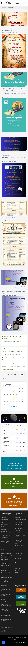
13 (13, 394)
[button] (11, 406)
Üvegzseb (3, 601)
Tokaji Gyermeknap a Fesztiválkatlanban (11, 341)
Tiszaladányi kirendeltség (5, 538)
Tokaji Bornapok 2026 (8, 217)
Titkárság (17, 517)
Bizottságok (4, 529)
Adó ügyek (17, 530)
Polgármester (4, 517)
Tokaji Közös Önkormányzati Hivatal (6, 532)
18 (7, 398)
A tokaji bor (17, 568)
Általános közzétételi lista (6, 590)
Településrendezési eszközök (6, 616)
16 (22, 394)
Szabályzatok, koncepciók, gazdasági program (6, 606)
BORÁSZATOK (14, 463)
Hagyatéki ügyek (19, 545)
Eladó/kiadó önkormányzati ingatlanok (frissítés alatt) (20, 541)
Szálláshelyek (18, 553)
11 (7, 394)
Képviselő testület (5, 522)
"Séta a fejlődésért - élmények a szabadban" (12, 351)
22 (19, 398)
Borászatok (18, 566)
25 (7, 401)
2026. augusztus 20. (7, 28)
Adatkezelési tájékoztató (7, 627)
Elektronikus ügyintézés (21, 519)
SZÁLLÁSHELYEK (14, 499)
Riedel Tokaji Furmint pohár (20, 571)
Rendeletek (3, 526)
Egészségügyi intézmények (4, 560)
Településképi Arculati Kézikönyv (6, 620)
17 (4, 398)
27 (13, 401)
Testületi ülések (5, 524)
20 (13, 398)
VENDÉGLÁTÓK (14, 481)
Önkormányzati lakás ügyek (20, 536)
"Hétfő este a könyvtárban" (8, 369)
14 (16, 394)
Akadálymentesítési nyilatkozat (5, 630)
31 (4, 404)
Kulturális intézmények (6, 565)
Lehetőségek (18, 558)
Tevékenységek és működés (5, 598)
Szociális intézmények (6, 568)
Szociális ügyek (19, 524)
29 (19, 401)
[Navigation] (1, 2)
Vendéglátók (18, 555)
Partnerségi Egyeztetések (4, 610)
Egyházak (3, 575)
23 (22, 398)
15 (19, 394)
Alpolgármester (4, 519)
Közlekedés (4, 623)
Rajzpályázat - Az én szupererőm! (9, 348)
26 (10, 401)
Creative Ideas (22, 642)
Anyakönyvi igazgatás (20, 522)
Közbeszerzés (4, 613)
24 (4, 401)
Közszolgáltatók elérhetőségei (5, 580)
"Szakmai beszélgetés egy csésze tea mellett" (12, 363)
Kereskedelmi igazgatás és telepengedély (21, 527)
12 (10, 394)
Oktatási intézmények (6, 563)
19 (10, 398)
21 (16, 398)
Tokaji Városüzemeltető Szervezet (6, 556)
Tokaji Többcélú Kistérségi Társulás (6, 542)
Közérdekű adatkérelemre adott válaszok (6, 594)
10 (17, 374)
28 (16, 401)
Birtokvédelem (18, 533)
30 (22, 401)
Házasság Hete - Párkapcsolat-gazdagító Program (13, 366)
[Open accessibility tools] (3, 642)
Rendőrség (3, 570)
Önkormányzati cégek (6, 572)
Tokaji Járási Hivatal (6, 553)
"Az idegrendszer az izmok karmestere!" (11, 354)
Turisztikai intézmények (6, 577)
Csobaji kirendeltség (6, 535)
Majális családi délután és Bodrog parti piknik (12, 344)
